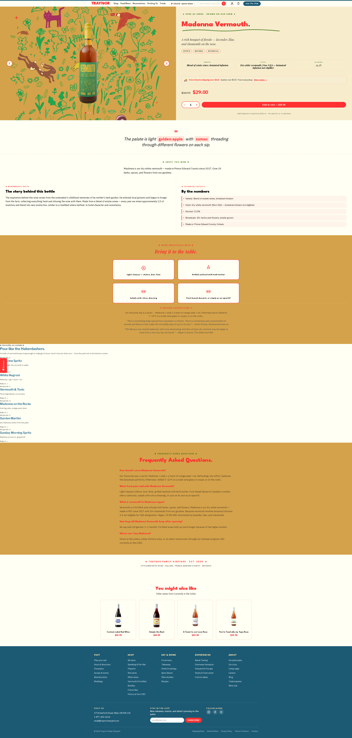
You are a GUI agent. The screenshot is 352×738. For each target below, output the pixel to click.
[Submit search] (224, 4)
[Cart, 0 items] (238, 3)
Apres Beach (167, 673)
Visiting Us (152, 4)
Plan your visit (100, 660)
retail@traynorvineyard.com (106, 720)
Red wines (132, 673)
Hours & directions (102, 664)
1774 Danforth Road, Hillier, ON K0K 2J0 (112, 713)
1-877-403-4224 (102, 717)
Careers (232, 673)
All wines (132, 660)
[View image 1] (85, 113)
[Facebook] (215, 712)
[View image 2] (88, 113)
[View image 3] (90, 113)
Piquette (132, 668)
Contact (254, 731)
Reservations (139, 4)
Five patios (99, 668)
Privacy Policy (226, 731)
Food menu (166, 660)
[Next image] (166, 63)
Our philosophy (235, 660)
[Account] (232, 3)
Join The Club (252, 4)
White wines (133, 677)
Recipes (165, 681)
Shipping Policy (198, 731)
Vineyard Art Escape (204, 668)
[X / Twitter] (221, 712)
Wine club (233, 685)
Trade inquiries (235, 681)
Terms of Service (242, 731)
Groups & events (101, 673)
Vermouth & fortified (137, 681)
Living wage (234, 668)
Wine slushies (167, 677)
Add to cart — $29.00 (274, 105)
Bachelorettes (100, 677)
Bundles (131, 685)
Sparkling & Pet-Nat (137, 664)
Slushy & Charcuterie (204, 673)
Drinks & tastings (169, 668)
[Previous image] (9, 63)
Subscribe (193, 720)
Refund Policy (212, 731)
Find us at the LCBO (136, 694)
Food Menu (125, 4)
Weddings (98, 681)
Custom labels (201, 677)
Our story (233, 664)
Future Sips (133, 690)
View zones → (260, 80)
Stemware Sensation (204, 664)
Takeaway (165, 664)
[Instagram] (208, 712)
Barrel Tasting (201, 660)
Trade (163, 4)
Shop (116, 4)
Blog (231, 677)
